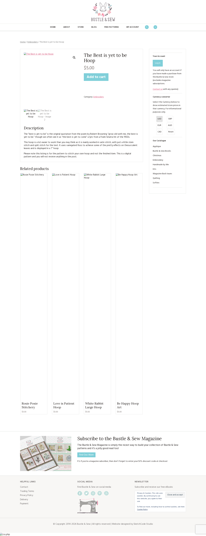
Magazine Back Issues (162, 173)
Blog (94, 27)
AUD (170, 125)
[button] (74, 57)
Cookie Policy (142, 509)
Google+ (106, 493)
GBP (170, 119)
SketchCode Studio (143, 524)
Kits (154, 169)
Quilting (156, 178)
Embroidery (32, 42)
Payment (24, 503)
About (66, 27)
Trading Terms (27, 491)
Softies (156, 183)
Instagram (93, 493)
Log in (157, 63)
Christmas (157, 155)
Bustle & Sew (103, 11)
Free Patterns (111, 27)
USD (159, 119)
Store (81, 27)
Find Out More (86, 455)
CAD (160, 132)
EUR (159, 125)
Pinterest (99, 493)
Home (53, 27)
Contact (24, 487)
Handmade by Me (161, 164)
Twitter (86, 493)
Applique (157, 146)
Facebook (79, 493)
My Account (132, 27)
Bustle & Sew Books (162, 151)
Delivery (24, 499)
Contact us (158, 89)
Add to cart (96, 77)
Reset (171, 132)
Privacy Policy (26, 495)
